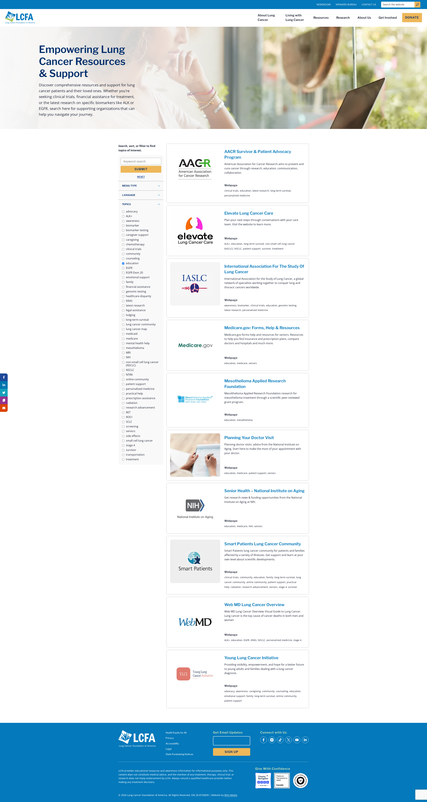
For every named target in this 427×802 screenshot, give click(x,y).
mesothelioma (245, 420)
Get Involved (388, 17)
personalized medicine (237, 195)
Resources (321, 17)
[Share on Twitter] (4, 392)
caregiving (255, 691)
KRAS (254, 640)
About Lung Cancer (266, 18)
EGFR (246, 640)
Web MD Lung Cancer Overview (254, 604)
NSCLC (238, 248)
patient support (252, 248)
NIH (251, 526)
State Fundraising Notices (179, 754)
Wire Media (230, 795)
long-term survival (280, 190)
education (245, 190)
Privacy (170, 738)
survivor (266, 248)
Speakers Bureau (346, 4)
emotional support (234, 696)
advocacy (229, 691)
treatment (277, 248)
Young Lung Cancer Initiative (251, 657)
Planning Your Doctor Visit (249, 437)
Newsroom (324, 4)
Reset (141, 176)
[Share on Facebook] (4, 377)
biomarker (243, 305)
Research (343, 17)
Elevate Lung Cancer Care (248, 213)
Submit (141, 169)
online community (256, 582)
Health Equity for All (176, 732)
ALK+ (227, 243)
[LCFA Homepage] (20, 17)
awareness (230, 305)
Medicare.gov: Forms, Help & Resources (262, 327)
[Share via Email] (4, 408)
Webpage (230, 185)
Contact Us (369, 4)
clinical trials (231, 190)
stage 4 (283, 587)
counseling (282, 691)
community (246, 577)
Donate (412, 17)
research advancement (255, 587)
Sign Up (231, 752)
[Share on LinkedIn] (4, 385)
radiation (236, 587)
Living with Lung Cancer (295, 18)
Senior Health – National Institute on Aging (264, 490)
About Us (364, 17)
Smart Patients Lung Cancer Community (262, 543)
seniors (253, 363)
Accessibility (172, 743)
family (269, 577)
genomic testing (287, 305)
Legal (168, 748)
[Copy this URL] (4, 400)
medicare (242, 363)
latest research (260, 190)
